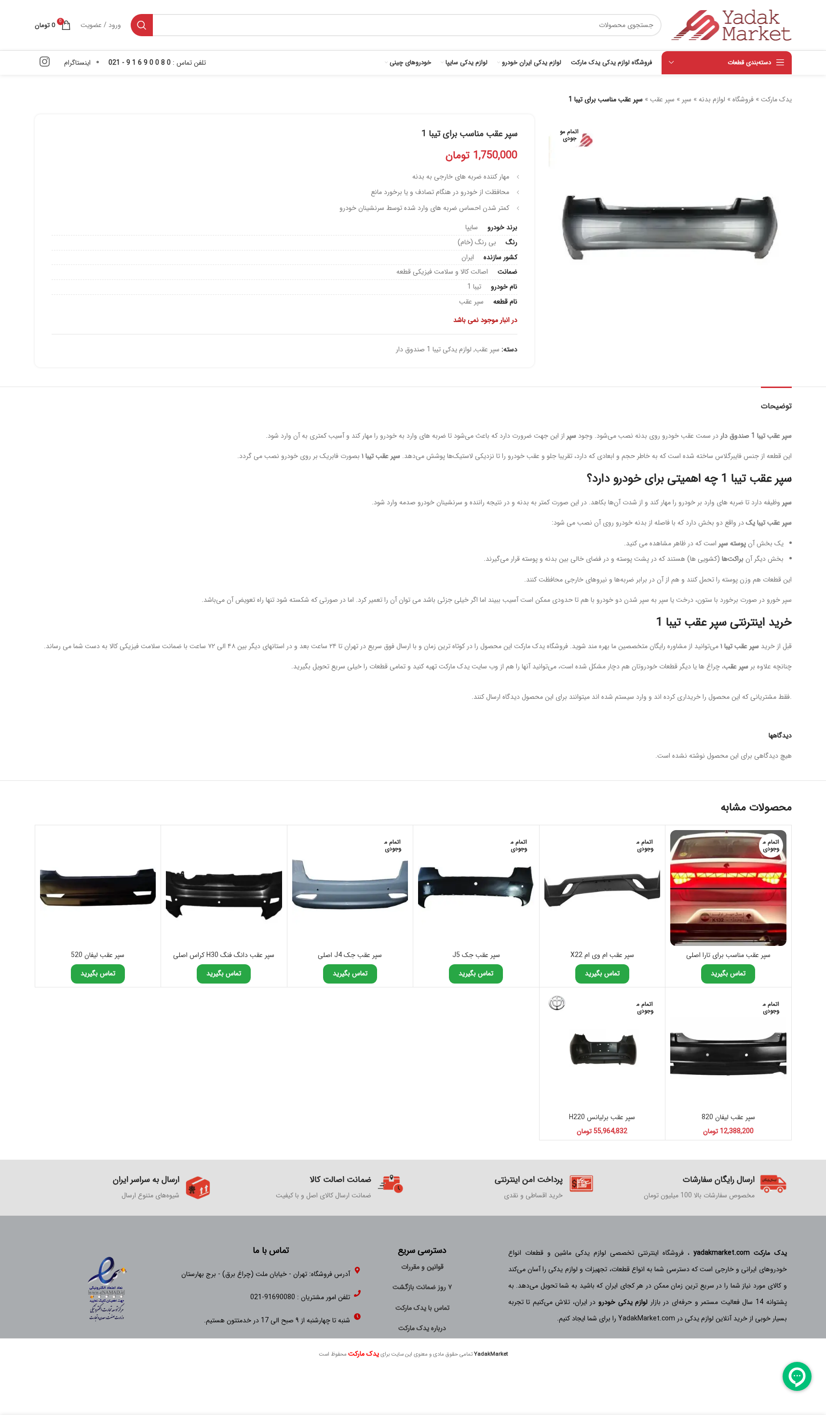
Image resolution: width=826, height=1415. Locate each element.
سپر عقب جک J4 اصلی (350, 955)
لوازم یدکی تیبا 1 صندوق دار (434, 349)
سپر (686, 99)
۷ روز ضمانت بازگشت (422, 1287)
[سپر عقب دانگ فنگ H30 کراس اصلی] (224, 888)
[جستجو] (142, 25)
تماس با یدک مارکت (422, 1308)
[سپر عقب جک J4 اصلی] (350, 888)
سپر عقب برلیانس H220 (602, 1117)
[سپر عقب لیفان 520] (98, 888)
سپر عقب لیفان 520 (97, 955)
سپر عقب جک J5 (476, 955)
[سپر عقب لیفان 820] (728, 1050)
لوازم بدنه (712, 99)
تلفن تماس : (157, 62)
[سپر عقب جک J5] (476, 888)
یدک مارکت (776, 99)
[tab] (776, 401)
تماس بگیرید (728, 973)
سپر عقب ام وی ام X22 (602, 955)
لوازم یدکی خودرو (623, 1302)
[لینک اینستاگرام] (44, 62)
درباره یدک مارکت (422, 1328)
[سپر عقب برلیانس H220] (602, 1050)
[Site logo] (731, 24)
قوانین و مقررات (422, 1267)
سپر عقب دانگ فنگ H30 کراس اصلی (223, 955)
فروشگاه (743, 99)
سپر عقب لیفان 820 (728, 1117)
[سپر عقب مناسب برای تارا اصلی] (728, 888)
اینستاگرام (77, 62)
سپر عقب (662, 99)
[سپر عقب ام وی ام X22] (602, 888)
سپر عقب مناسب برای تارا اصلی (728, 955)
